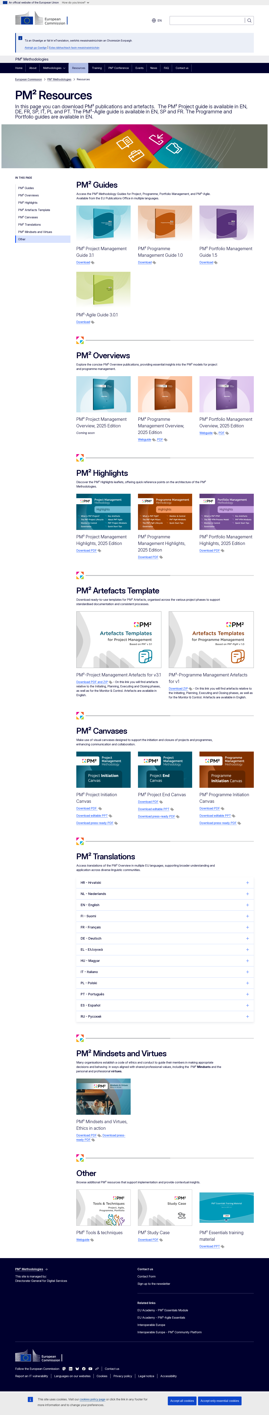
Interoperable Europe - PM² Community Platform (169, 1332)
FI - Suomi (88, 916)
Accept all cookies (182, 1400)
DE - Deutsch (91, 938)
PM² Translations (29, 224)
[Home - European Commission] (44, 18)
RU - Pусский (91, 1016)
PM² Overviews (28, 195)
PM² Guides (26, 188)
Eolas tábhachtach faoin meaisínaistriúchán (74, 47)
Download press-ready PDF (94, 823)
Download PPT (209, 1246)
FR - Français (91, 927)
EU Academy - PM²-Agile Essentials (161, 1317)
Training (97, 67)
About (32, 67)
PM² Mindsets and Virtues (35, 232)
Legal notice (146, 1376)
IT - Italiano (89, 972)
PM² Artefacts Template (34, 210)
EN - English (90, 905)
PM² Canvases (28, 217)
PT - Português (92, 994)
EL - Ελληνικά (92, 949)
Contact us (182, 67)
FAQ (166, 67)
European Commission (28, 79)
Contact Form (146, 1276)
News (153, 67)
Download (83, 262)
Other (21, 239)
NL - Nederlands (93, 894)
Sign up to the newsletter (153, 1284)
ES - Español (90, 1005)
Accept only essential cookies (220, 1400)
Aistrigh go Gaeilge (36, 47)
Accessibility (168, 1376)
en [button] (160, 20)
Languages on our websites (72, 1376)
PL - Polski (89, 983)
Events (140, 67)
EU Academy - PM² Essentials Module (162, 1310)
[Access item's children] (65, 68)
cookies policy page (92, 1399)
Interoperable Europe (151, 1325)
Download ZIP (178, 688)
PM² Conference (119, 67)
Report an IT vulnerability (31, 1376)
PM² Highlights (28, 202)
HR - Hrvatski (91, 883)
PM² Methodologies (59, 79)
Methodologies (52, 67)
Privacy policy (122, 1376)
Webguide (144, 439)
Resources (78, 67)
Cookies (102, 1376)
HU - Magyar (90, 961)
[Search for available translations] (92, 262)
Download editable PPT (92, 815)
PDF (160, 439)
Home (19, 67)
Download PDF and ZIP (92, 682)
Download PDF (86, 550)
